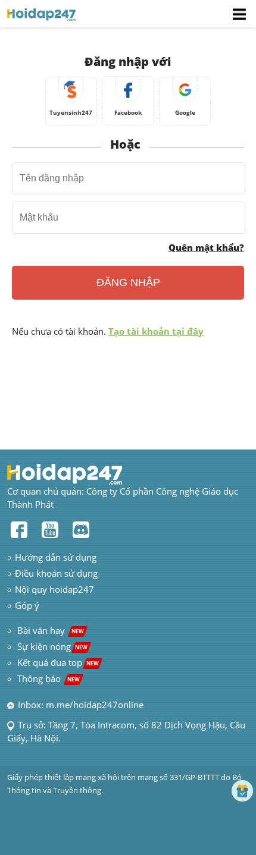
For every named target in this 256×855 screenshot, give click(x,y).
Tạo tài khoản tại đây (156, 331)
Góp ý (27, 605)
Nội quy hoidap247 (54, 589)
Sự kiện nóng (52, 646)
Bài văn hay (49, 630)
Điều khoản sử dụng (56, 573)
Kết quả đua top (58, 662)
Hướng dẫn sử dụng (55, 557)
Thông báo (48, 678)
